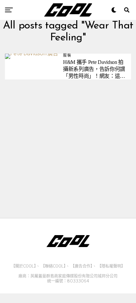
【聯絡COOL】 (53, 266)
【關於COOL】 (23, 266)
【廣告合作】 (81, 266)
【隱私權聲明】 (111, 266)
